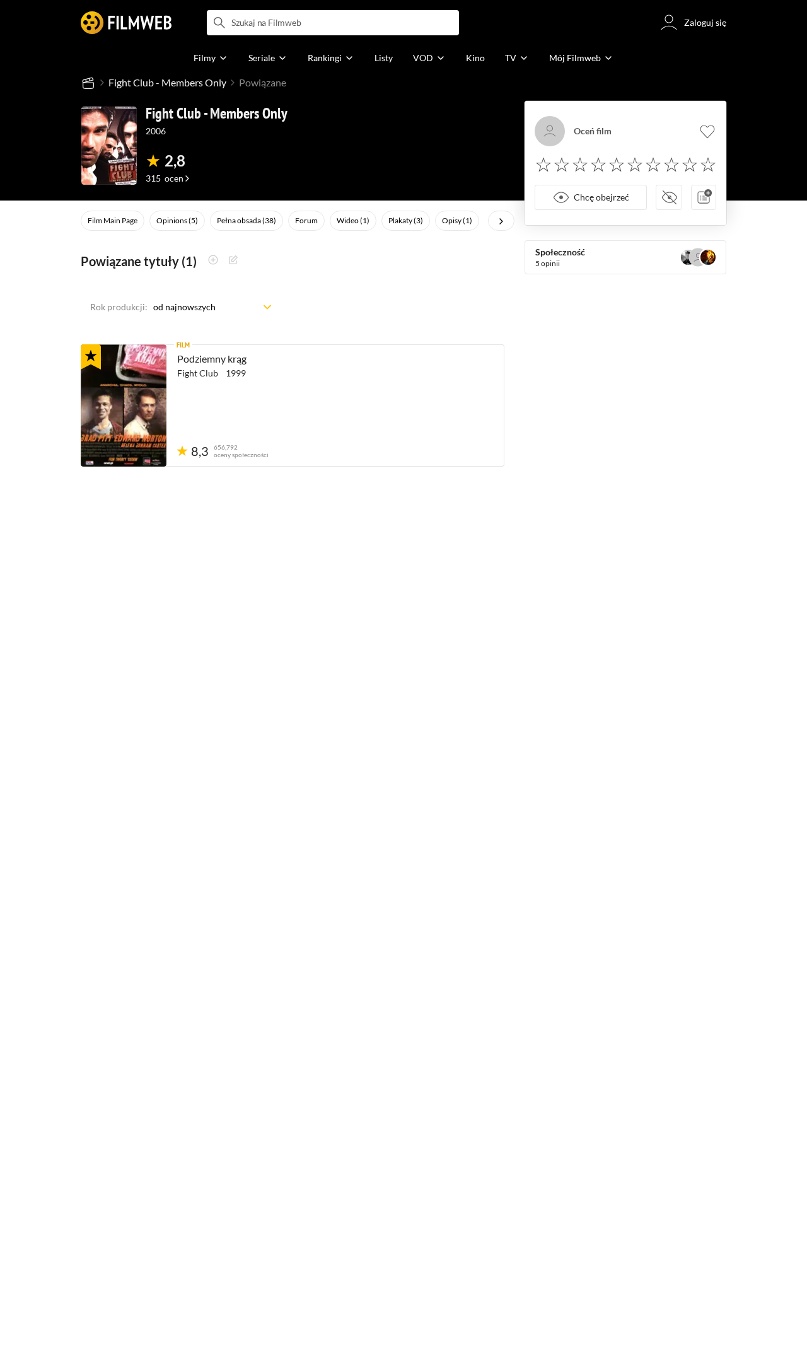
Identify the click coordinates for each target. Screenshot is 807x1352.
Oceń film (593, 131)
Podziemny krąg (212, 358)
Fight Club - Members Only (167, 82)
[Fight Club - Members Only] (109, 146)
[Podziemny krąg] (123, 405)
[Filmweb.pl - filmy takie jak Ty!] (126, 22)
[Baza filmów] (88, 83)
